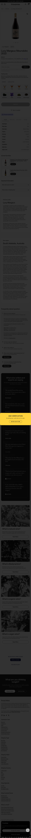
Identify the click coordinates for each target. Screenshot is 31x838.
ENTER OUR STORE (15, 421)
